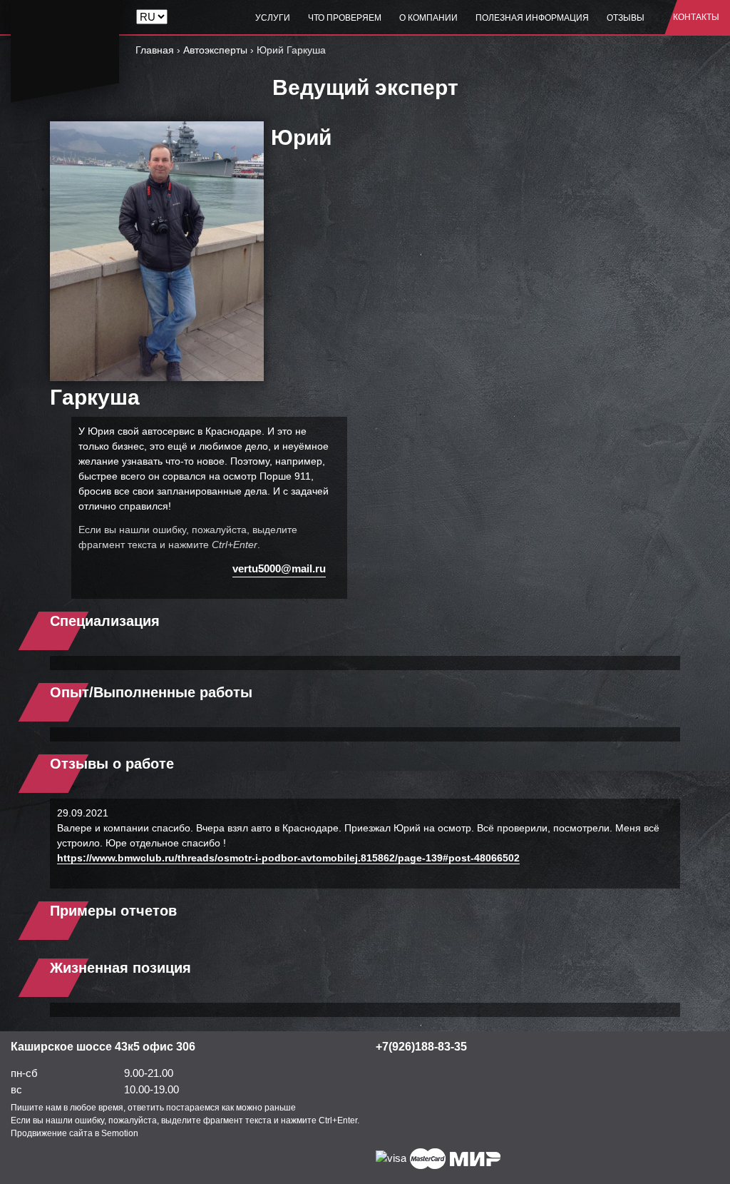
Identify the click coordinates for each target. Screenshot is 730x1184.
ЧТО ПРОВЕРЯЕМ (344, 18)
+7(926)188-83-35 (421, 1047)
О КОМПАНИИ (428, 18)
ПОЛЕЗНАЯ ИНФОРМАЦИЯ (532, 18)
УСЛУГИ (272, 18)
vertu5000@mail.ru (279, 568)
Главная (154, 50)
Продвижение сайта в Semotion (74, 1133)
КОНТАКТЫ (696, 17)
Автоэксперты (215, 50)
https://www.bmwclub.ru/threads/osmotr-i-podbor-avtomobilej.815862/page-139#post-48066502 (288, 858)
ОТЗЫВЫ (625, 18)
